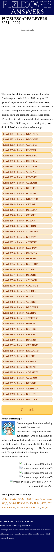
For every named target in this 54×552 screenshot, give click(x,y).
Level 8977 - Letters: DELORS (19, 274)
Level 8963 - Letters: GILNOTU (20, 199)
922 (50, 503)
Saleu (43, 499)
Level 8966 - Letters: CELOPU (19, 215)
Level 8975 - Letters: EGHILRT (20, 264)
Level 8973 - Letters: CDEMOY (20, 253)
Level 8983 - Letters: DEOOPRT (20, 307)
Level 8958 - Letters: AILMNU (19, 171)
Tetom (35, 499)
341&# (12, 503)
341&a (21, 499)
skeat (49, 499)
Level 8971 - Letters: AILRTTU (20, 242)
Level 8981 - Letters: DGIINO (19, 296)
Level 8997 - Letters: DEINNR (19, 383)
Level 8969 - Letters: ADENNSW (21, 231)
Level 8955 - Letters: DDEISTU (20, 155)
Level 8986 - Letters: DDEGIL (19, 323)
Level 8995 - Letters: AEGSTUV (20, 372)
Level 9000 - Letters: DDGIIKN (20, 399)
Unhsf (37, 503)
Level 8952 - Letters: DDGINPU (20, 139)
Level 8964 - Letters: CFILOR (19, 204)
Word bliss (26, 525)
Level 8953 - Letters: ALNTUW (20, 144)
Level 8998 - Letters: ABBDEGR (20, 388)
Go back (27, 410)
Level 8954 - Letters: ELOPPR (19, 150)
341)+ (44, 507)
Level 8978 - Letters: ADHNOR (20, 280)
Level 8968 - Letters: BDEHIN (19, 226)
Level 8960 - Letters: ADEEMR (20, 182)
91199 (20, 507)
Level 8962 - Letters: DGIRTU (19, 193)
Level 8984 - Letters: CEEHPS (19, 312)
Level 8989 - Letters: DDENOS (19, 339)
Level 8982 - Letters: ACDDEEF (20, 302)
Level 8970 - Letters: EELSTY (19, 236)
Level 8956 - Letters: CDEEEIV (20, 161)
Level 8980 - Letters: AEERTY (19, 291)
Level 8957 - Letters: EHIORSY (20, 166)
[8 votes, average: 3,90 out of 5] (36, 464)
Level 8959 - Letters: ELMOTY (20, 177)
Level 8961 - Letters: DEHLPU (19, 188)
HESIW (21, 503)
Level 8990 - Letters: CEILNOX (20, 345)
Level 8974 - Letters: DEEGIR (19, 258)
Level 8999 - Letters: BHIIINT (19, 394)
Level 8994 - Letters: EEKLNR (20, 367)
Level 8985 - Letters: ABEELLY (20, 318)
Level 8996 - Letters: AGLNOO (20, 377)
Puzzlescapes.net (24, 521)
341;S (4, 503)
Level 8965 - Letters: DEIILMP (20, 209)
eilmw (12, 507)
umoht (5, 507)
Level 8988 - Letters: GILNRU (19, 334)
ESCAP (28, 507)
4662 (44, 503)
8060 (28, 499)
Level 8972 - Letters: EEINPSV (20, 247)
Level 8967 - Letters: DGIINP (19, 220)
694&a (13, 499)
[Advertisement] (27, 60)
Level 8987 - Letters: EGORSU (20, 329)
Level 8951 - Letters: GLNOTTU (20, 134)
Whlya (5, 499)
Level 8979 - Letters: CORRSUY (20, 285)
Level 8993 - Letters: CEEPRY (19, 361)
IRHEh (36, 507)
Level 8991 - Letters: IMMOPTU (21, 350)
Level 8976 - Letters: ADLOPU (19, 269)
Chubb (29, 503)
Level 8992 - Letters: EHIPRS (19, 356)
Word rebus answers (10, 525)
